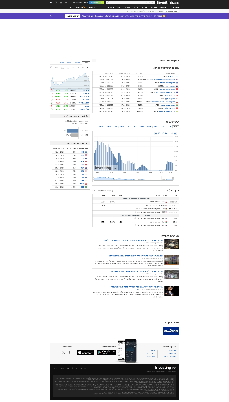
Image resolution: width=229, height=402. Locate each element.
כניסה (86, 2)
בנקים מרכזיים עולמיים (155, 11)
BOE (156, 127)
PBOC (108, 127)
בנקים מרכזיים (171, 11)
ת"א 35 (86, 90)
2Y (163, 133)
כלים (100, 7)
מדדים (85, 63)
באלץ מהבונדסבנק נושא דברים (149, 209)
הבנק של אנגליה (169, 86)
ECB (162, 127)
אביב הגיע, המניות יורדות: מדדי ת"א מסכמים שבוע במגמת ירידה (136, 256)
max (156, 133)
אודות (153, 350)
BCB (101, 127)
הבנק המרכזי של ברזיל (167, 111)
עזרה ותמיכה (151, 357)
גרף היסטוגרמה (175, 133)
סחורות (77, 63)
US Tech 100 (84, 103)
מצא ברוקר (173, 322)
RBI (115, 127)
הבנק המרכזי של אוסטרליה (165, 92)
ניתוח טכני (110, 7)
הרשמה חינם (77, 2)
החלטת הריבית (155, 202)
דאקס (87, 106)
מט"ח (69, 63)
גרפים (135, 7)
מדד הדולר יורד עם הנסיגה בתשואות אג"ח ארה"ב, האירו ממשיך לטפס (133, 240)
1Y (166, 133)
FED (169, 127)
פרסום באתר (151, 354)
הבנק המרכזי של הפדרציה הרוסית (163, 102)
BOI (175, 127)
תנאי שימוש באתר (80, 368)
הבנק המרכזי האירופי (167, 83)
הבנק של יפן (170, 99)
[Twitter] (63, 352)
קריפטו (144, 7)
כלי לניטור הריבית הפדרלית (136, 11)
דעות (119, 7)
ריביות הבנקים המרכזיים (78, 143)
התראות (92, 7)
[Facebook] (69, 352)
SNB (149, 127)
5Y (159, 133)
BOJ (128, 127)
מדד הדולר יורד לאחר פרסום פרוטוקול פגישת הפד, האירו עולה (137, 271)
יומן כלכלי (173, 190)
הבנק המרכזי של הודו (167, 105)
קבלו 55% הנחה (96, 2)
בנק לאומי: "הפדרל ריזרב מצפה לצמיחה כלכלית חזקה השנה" (137, 287)
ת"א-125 (85, 93)
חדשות (127, 7)
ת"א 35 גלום (84, 97)
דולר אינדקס (84, 109)
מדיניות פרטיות (65, 368)
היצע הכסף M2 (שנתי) (152, 205)
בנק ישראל (171, 76)
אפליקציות (172, 350)
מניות (62, 63)
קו (171, 133)
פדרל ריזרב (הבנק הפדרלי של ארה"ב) (161, 80)
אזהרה (55, 368)
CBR (122, 127)
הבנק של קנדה (170, 95)
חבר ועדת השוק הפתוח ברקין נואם (148, 212)
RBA (142, 127)
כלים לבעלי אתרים (170, 357)
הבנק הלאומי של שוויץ (167, 89)
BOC (135, 127)
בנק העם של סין (169, 108)
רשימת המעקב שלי (158, 7)
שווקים (176, 7)
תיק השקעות (172, 354)
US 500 (86, 100)
